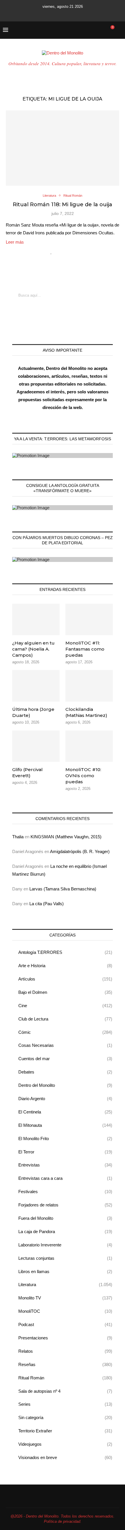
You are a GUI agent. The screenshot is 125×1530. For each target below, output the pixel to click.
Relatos (65, 1351)
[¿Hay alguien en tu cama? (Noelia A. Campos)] (36, 619)
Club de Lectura (65, 1018)
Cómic (65, 1032)
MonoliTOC (65, 1311)
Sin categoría (65, 1417)
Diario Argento (65, 1098)
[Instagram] (53, 14)
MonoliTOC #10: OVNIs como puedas (83, 775)
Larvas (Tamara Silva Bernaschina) (62, 888)
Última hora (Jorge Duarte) (33, 712)
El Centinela (65, 1111)
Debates (65, 1071)
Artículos (65, 978)
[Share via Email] (72, 251)
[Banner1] (62, 455)
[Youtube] (61, 14)
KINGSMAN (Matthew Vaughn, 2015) (66, 836)
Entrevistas (65, 1164)
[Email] (68, 14)
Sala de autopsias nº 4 (65, 1391)
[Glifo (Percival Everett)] (36, 746)
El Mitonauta (65, 1125)
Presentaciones (65, 1337)
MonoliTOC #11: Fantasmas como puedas (84, 649)
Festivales (65, 1191)
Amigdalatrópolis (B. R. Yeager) (80, 851)
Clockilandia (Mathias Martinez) (86, 712)
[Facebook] (40, 14)
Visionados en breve (65, 1457)
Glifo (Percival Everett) (27, 772)
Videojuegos (65, 1444)
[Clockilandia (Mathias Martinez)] (89, 685)
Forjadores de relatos (65, 1204)
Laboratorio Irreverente (65, 1244)
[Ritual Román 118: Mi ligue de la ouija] (62, 148)
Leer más (15, 242)
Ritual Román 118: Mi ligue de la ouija (62, 204)
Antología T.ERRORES (65, 952)
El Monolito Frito (65, 1138)
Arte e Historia (65, 965)
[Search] (119, 30)
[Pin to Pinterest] (66, 251)
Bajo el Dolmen (65, 992)
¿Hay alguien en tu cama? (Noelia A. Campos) (33, 649)
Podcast (65, 1324)
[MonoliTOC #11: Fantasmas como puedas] (89, 619)
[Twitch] (76, 14)
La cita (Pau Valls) (46, 903)
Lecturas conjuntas (65, 1258)
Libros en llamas (65, 1271)
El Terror (65, 1151)
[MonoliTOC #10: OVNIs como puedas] (89, 746)
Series (65, 1404)
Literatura (65, 1284)
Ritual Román (65, 1377)
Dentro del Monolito (65, 1085)
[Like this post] (51, 251)
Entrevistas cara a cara (65, 1178)
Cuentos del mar (65, 1058)
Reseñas (65, 1364)
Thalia (18, 836)
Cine (65, 1005)
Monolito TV (65, 1297)
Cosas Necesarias (65, 1045)
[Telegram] (84, 14)
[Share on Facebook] (57, 251)
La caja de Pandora (65, 1231)
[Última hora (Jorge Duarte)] (36, 685)
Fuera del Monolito (65, 1218)
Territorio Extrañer (65, 1430)
